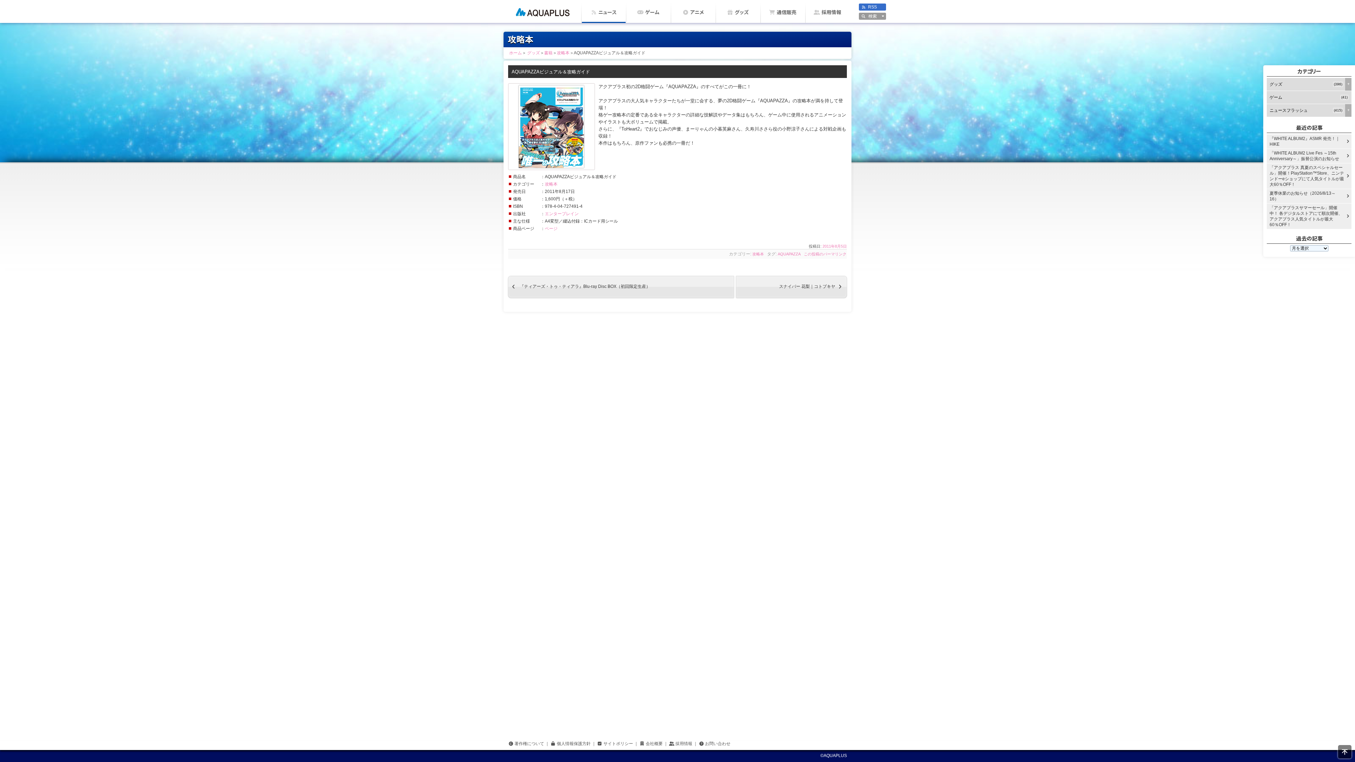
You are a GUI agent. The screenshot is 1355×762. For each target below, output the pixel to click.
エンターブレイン (562, 213)
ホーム (542, 11)
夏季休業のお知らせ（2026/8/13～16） (1303, 196)
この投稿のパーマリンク (825, 254)
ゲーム (652, 12)
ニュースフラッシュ (1306, 110)
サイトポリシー (618, 743)
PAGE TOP (1344, 751)
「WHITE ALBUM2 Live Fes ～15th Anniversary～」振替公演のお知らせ (1304, 156)
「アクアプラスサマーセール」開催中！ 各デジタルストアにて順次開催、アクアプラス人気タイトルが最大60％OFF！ (1306, 216)
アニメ (697, 12)
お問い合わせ (717, 743)
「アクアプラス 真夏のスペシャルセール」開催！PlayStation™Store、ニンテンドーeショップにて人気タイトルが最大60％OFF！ (1307, 176)
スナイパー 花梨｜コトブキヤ (813, 286)
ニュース (607, 12)
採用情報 (831, 12)
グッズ (742, 12)
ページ (551, 228)
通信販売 (786, 12)
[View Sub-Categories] (1348, 84)
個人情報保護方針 (574, 743)
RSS (872, 7)
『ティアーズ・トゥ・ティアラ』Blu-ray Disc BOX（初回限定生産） (579, 286)
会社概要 (654, 743)
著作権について (529, 743)
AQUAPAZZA (789, 254)
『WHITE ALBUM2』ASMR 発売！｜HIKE (1305, 141)
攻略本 (551, 184)
